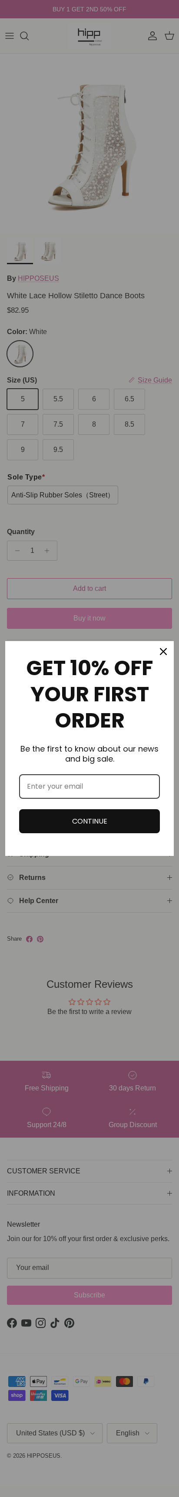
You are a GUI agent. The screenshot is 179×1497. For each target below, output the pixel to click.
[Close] (163, 651)
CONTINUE (89, 821)
